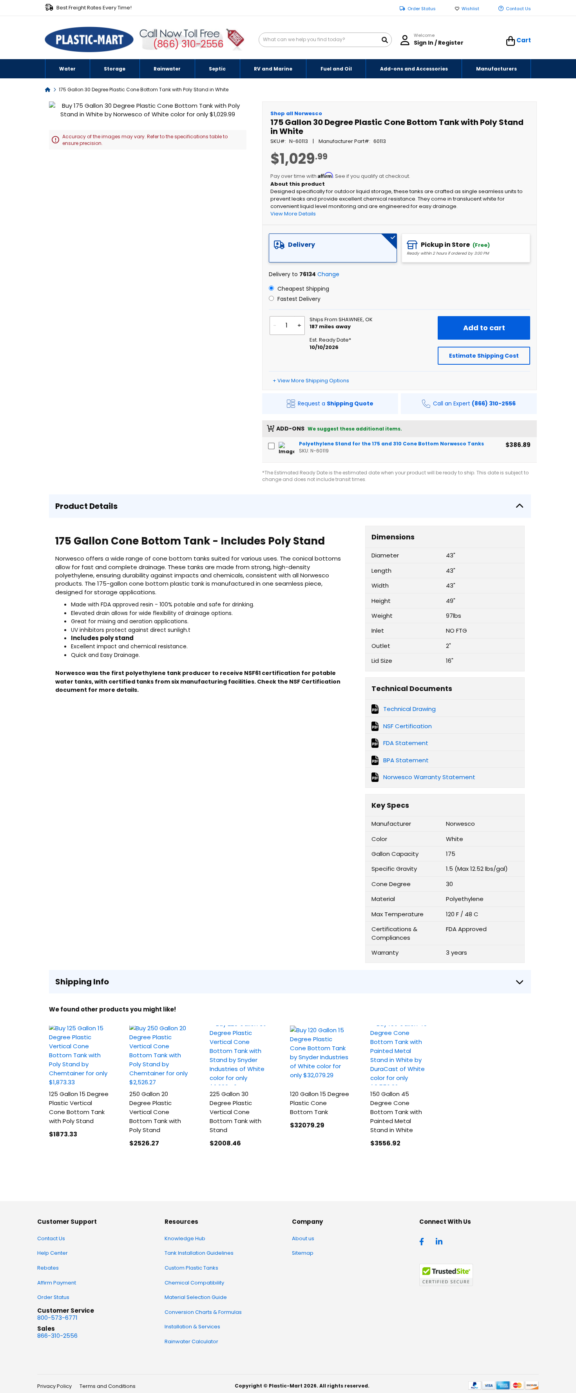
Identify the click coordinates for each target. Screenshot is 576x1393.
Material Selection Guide (196, 1297)
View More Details (293, 213)
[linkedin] (440, 1241)
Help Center (52, 1253)
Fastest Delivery (298, 299)
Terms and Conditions (108, 1386)
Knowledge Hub (185, 1238)
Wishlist (470, 9)
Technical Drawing (409, 709)
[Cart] (510, 41)
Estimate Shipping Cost (484, 356)
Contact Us (518, 9)
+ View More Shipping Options (311, 380)
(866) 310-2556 (188, 44)
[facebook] (423, 1241)
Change (328, 274)
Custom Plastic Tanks (191, 1268)
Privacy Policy (54, 1386)
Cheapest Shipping (302, 289)
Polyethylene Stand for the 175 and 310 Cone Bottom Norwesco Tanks (391, 443)
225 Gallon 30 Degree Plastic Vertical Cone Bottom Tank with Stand (235, 1112)
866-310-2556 (57, 1335)
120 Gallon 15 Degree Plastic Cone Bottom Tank (319, 1103)
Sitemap (302, 1253)
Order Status (422, 9)
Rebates (48, 1268)
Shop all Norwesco (296, 113)
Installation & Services (192, 1326)
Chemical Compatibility (194, 1282)
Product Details (86, 506)
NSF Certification (407, 726)
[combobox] (325, 40)
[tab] (333, 247)
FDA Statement (405, 743)
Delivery (301, 244)
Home (48, 89)
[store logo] (89, 40)
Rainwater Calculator (191, 1341)
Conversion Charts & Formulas (203, 1312)
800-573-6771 (57, 1317)
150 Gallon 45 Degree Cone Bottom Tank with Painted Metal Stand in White (396, 1112)
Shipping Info (82, 981)
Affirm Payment (56, 1282)
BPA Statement (406, 760)
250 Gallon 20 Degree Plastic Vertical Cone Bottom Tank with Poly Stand (155, 1112)
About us (303, 1238)
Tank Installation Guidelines (199, 1253)
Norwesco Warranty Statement (429, 777)
